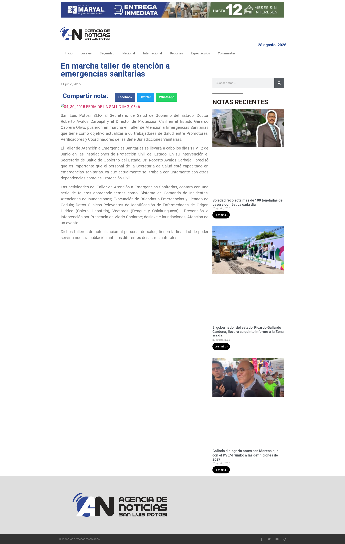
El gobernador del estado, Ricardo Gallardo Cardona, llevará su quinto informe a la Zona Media (248, 331)
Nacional (128, 53)
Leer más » (221, 214)
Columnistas (227, 53)
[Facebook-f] (261, 539)
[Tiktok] (284, 539)
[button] (125, 97)
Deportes (176, 53)
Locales (86, 53)
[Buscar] (279, 83)
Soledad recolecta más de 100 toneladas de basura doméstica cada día (247, 202)
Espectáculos (200, 53)
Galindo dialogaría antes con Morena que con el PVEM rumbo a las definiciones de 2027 (245, 455)
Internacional (152, 53)
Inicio (68, 53)
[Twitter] (269, 539)
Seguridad (107, 53)
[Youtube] (277, 539)
